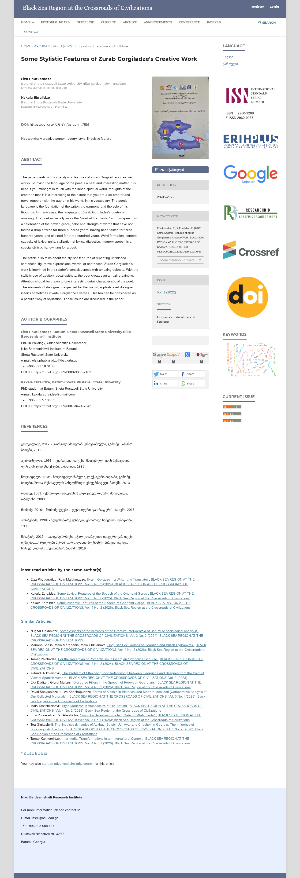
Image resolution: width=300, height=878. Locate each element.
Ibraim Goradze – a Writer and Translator (118, 579)
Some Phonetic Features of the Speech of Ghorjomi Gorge (101, 603)
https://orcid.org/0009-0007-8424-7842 (44, 106)
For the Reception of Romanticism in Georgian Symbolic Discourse (108, 659)
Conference (189, 22)
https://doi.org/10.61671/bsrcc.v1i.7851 (59, 124)
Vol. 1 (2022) (62, 46)
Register (257, 6)
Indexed (214, 22)
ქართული (230, 64)
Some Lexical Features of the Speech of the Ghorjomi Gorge (102, 593)
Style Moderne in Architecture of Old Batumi (95, 706)
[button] (165, 374)
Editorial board (55, 22)
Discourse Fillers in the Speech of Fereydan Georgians (114, 682)
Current (108, 22)
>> (45, 753)
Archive (130, 22)
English (228, 57)
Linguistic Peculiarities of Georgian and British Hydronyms (150, 645)
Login (274, 6)
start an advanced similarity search (68, 763)
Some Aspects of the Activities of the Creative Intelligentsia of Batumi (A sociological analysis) (129, 631)
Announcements (158, 22)
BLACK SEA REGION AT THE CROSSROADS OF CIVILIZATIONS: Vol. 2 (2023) (128, 678)
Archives (42, 46)
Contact (31, 31)
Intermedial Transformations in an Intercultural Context (102, 738)
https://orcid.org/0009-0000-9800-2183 (44, 88)
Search (268, 22)
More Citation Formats (177, 260)
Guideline (85, 22)
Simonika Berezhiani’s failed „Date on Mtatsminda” (118, 715)
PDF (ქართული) (171, 170)
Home (26, 22)
